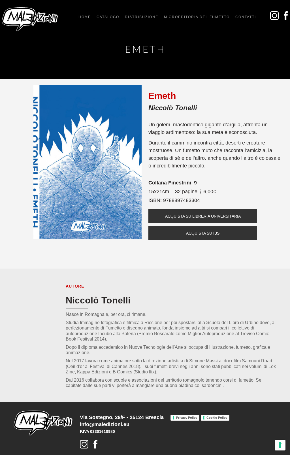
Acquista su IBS (202, 233)
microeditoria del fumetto (197, 17)
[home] (29, 19)
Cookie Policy (216, 418)
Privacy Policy (186, 418)
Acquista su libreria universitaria (203, 216)
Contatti (245, 17)
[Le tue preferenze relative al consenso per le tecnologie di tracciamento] (280, 445)
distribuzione (141, 17)
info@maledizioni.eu (104, 424)
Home (84, 17)
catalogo (108, 17)
